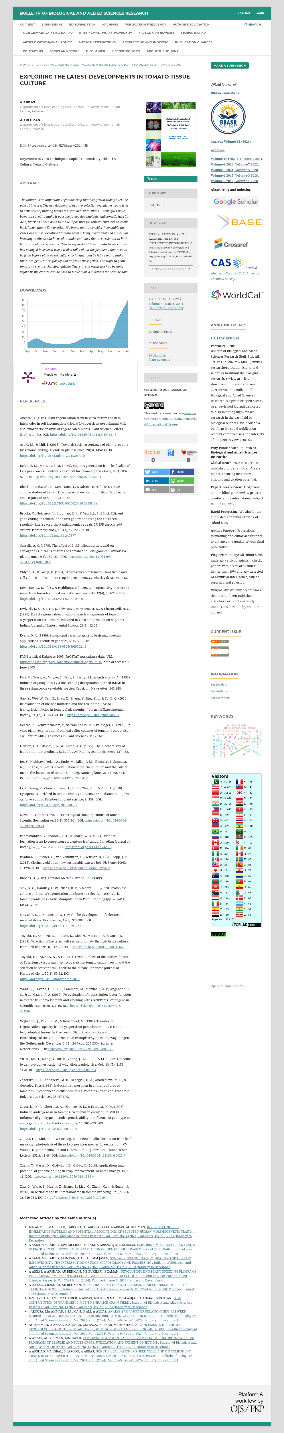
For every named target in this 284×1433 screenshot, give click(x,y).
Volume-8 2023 (222, 164)
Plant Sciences (159, 359)
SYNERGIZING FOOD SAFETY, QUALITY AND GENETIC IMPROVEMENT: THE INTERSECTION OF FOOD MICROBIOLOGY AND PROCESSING (110, 1260)
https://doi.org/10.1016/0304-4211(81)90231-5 (83, 434)
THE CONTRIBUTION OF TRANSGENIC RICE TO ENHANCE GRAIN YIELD (105, 1300)
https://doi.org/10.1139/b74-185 (88, 847)
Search (254, 24)
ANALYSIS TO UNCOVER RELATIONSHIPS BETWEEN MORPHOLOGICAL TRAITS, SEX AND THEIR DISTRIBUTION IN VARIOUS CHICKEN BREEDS (107, 1313)
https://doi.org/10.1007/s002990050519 (48, 1129)
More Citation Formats (168, 268)
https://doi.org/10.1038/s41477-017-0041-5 (58, 778)
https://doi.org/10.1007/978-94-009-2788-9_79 (80, 1049)
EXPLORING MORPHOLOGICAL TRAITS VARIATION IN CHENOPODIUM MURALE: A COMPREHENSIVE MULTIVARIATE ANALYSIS (112, 1247)
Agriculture (157, 355)
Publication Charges (193, 42)
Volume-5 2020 (246, 170)
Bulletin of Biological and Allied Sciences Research (84, 13)
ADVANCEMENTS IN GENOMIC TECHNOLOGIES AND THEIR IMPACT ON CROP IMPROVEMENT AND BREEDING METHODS (105, 1327)
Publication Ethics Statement (105, 33)
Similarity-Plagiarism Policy (48, 33)
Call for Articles (225, 338)
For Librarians (220, 698)
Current (27, 24)
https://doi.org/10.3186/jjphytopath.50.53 (50, 979)
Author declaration (191, 24)
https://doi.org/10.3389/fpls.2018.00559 (48, 805)
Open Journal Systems (227, 986)
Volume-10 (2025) (224, 159)
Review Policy (193, 33)
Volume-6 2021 (222, 170)
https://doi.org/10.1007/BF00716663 (98, 947)
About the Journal (164, 51)
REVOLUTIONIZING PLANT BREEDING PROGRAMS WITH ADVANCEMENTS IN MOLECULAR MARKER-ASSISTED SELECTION (112, 1273)
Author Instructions (97, 42)
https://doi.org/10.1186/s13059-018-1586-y (63, 1176)
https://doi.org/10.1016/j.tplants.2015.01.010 (52, 455)
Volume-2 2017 (222, 181)
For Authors (219, 691)
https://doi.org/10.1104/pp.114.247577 (48, 535)
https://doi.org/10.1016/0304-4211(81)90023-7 (92, 1155)
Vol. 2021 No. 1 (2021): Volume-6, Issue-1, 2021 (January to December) (103, 64)
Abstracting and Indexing (145, 42)
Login (259, 13)
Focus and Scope (64, 51)
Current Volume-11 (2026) (231, 141)
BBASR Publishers (225, 93)
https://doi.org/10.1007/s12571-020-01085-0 (51, 599)
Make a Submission (230, 65)
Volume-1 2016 (246, 181)
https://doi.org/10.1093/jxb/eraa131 (93, 715)
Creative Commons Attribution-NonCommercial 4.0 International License (170, 418)
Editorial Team (82, 24)
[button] (156, 472)
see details (67, 383)
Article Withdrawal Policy (47, 42)
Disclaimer (95, 51)
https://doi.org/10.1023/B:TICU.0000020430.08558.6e (58, 503)
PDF (154, 179)
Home (25, 64)
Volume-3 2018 (246, 175)
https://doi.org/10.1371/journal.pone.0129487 (76, 868)
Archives (110, 24)
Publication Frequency (145, 24)
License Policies (126, 51)
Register (243, 13)
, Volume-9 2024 (250, 159)
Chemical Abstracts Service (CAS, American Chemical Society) (235, 273)
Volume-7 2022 (246, 164)
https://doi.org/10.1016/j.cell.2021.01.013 (66, 1070)
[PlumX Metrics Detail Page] (28, 376)
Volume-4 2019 (222, 175)
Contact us (33, 51)
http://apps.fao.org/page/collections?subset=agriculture (61, 662)
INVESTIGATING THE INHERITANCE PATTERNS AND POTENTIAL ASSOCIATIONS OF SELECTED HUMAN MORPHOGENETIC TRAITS (111, 1229)
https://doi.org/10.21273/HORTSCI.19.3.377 (51, 926)
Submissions (52, 24)
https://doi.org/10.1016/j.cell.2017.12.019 (75, 1197)
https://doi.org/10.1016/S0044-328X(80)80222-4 (67, 477)
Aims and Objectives (156, 33)
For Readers (219, 684)
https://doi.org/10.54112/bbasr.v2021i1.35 (58, 146)
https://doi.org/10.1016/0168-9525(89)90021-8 (53, 646)
